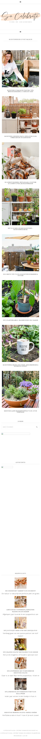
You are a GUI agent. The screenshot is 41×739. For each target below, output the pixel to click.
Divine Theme (18, 733)
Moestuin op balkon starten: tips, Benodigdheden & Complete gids (20, 90)
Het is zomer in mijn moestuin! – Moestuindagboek (20, 228)
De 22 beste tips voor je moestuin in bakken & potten (20, 274)
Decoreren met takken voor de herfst (20, 591)
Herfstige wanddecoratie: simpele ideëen (20, 712)
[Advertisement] (20, 548)
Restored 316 (33, 730)
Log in (25, 736)
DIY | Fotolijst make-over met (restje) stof (20, 630)
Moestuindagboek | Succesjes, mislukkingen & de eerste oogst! (20, 365)
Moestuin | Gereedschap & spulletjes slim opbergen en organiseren (20, 136)
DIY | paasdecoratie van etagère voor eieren (20, 652)
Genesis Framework (33, 733)
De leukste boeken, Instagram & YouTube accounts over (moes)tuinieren (20, 182)
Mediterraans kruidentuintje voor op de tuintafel (20, 411)
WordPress (18, 736)
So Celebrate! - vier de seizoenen (20, 17)
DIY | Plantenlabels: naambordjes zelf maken (20, 320)
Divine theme (21, 730)
